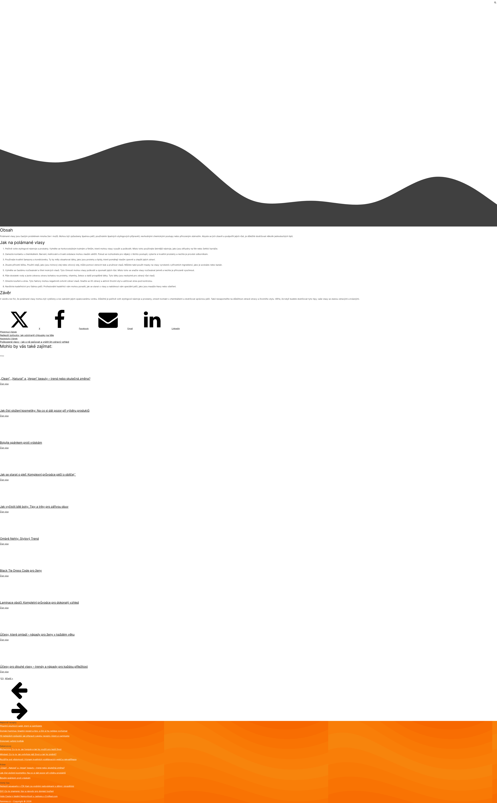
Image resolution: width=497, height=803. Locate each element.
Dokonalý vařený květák (12, 741)
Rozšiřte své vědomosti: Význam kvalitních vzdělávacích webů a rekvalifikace (38, 759)
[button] (248, 690)
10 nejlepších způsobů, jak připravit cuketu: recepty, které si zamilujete (34, 736)
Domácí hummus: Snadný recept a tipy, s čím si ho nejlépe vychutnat (33, 731)
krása (2, 6)
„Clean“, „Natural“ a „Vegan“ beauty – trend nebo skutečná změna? (32, 767)
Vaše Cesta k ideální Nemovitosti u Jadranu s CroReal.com (29, 796)
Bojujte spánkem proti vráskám (15, 778)
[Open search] (495, 2)
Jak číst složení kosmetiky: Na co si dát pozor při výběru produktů (33, 773)
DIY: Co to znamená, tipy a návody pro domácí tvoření (27, 791)
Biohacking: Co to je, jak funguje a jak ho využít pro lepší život (30, 749)
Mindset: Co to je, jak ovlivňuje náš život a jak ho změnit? (28, 754)
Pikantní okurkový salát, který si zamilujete (21, 726)
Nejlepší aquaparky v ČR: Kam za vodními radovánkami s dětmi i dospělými (37, 786)
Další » (9, 678)
